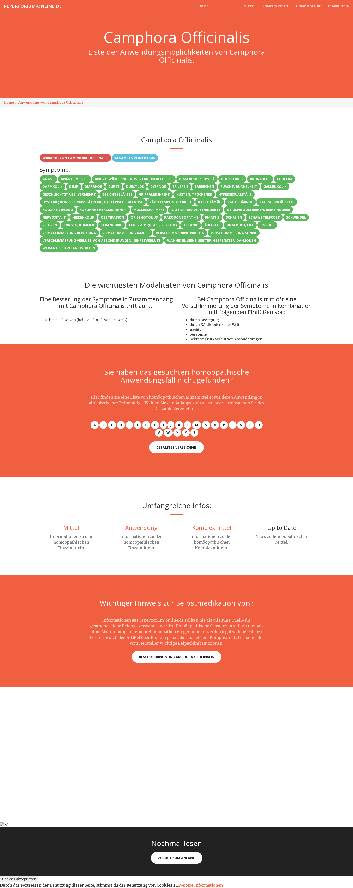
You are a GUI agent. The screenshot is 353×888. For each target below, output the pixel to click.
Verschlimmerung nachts (180, 232)
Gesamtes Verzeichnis (135, 157)
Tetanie (190, 225)
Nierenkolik (83, 217)
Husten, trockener (194, 194)
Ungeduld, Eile (240, 225)
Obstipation (112, 217)
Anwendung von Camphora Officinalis (50, 102)
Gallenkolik (274, 186)
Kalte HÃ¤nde (240, 202)
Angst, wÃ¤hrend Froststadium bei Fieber (134, 179)
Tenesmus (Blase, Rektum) (152, 225)
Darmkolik (52, 186)
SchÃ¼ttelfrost (264, 217)
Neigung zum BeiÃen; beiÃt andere (258, 209)
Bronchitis (260, 179)
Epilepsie (180, 186)
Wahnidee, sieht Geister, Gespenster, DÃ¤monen (211, 240)
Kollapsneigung (58, 209)
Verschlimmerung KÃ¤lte (126, 232)
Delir (73, 186)
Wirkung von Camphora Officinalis (75, 157)
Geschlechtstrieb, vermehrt (69, 194)
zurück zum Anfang (176, 858)
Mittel (249, 6)
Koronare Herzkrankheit (103, 209)
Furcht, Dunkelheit (239, 186)
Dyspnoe (158, 186)
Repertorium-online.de (33, 6)
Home (203, 6)
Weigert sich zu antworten (69, 248)
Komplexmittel (275, 6)
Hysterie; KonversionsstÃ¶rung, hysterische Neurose (93, 202)
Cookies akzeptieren (19, 879)
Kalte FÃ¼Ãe (209, 202)
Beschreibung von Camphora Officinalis (176, 656)
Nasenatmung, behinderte (195, 209)
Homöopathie (308, 6)
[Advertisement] (144, 720)
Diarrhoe (93, 186)
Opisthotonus (144, 217)
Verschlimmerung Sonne (234, 232)
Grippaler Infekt (154, 194)
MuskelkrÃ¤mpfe (149, 209)
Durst (114, 186)
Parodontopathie (181, 217)
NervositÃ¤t (54, 217)
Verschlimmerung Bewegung (69, 232)
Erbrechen (204, 186)
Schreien (234, 217)
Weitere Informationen (200, 885)
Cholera (284, 179)
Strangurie (111, 225)
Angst (48, 179)
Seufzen (50, 225)
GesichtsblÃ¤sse (117, 194)
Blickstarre (232, 179)
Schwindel (296, 217)
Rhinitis (212, 217)
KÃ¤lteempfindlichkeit (170, 202)
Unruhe (267, 225)
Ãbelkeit (212, 225)
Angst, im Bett (74, 179)
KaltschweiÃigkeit (276, 202)
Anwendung (226, 6)
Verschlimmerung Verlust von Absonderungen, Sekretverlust (102, 240)
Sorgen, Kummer (79, 225)
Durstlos (135, 186)
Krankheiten (338, 6)
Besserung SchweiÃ (197, 179)
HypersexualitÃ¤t (235, 194)
